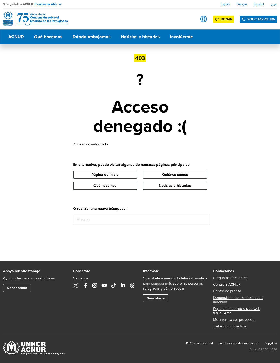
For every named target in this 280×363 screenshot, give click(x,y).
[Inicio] (31, 19)
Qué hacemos (48, 36)
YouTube (104, 285)
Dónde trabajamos (91, 36)
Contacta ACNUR (227, 284)
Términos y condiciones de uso (238, 343)
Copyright (271, 343)
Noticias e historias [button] (175, 185)
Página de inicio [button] (104, 174)
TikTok (113, 285)
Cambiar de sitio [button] (46, 4)
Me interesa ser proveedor (234, 319)
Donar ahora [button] (17, 288)
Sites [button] (203, 19)
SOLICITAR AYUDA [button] (261, 19)
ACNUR (16, 36)
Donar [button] (226, 19)
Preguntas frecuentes (230, 278)
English (225, 4)
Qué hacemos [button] (104, 185)
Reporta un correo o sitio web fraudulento (236, 310)
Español (259, 4)
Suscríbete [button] (156, 298)
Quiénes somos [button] (175, 174)
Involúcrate (181, 36)
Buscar (204, 220)
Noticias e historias (140, 36)
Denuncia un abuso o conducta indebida (238, 299)
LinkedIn (123, 285)
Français (242, 4)
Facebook (85, 285)
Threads (132, 285)
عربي (273, 4)
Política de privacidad (199, 343)
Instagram (94, 285)
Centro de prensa (227, 291)
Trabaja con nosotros (229, 326)
